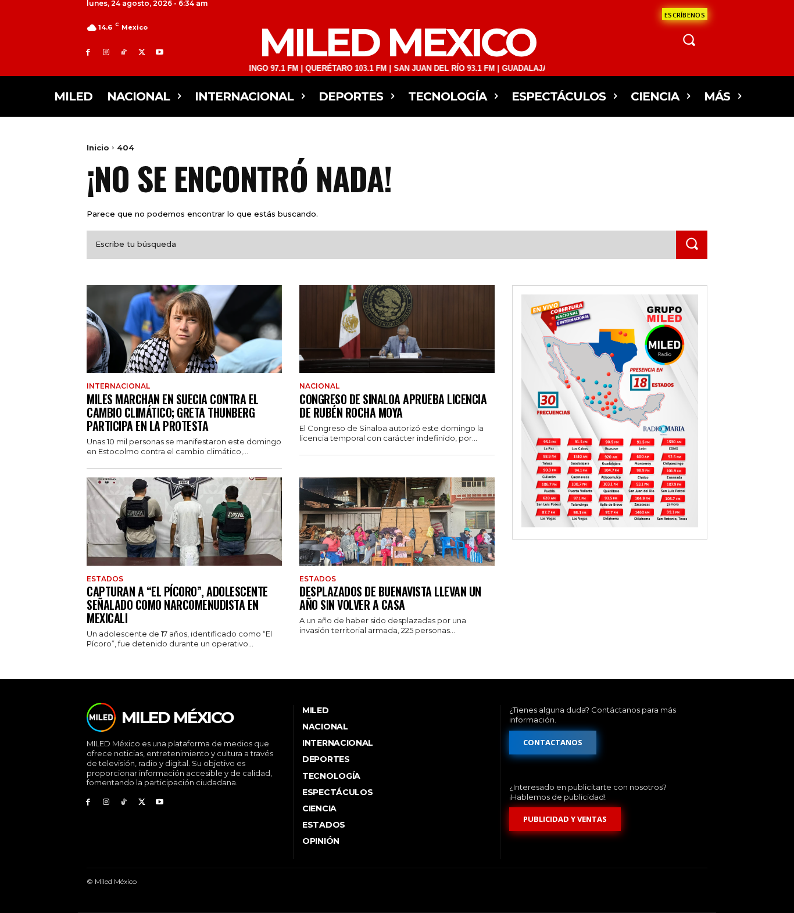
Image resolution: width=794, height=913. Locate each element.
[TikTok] (124, 52)
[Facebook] (88, 52)
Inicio (98, 147)
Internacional (118, 386)
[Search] (691, 245)
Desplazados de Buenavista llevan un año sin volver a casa (390, 598)
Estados (105, 579)
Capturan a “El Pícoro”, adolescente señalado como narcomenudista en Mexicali (177, 605)
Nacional (319, 386)
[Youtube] (159, 52)
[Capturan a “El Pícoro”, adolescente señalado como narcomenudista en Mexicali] (184, 521)
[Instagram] (106, 52)
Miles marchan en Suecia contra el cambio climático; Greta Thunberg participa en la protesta (173, 412)
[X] (141, 52)
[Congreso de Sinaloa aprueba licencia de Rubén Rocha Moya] (397, 329)
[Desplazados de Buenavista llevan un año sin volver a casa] (397, 521)
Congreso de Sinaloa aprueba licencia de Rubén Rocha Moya (393, 405)
